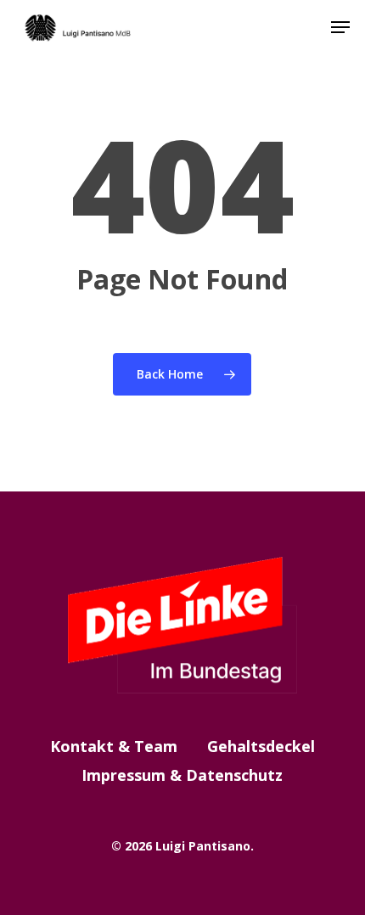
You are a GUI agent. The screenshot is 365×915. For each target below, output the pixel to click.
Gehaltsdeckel (261, 746)
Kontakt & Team (113, 746)
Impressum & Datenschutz (182, 775)
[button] (340, 27)
